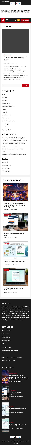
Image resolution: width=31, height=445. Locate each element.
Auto (3, 94)
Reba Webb (13, 63)
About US (5, 162)
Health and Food (6, 115)
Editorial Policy (6, 165)
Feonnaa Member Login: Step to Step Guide (14, 154)
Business (4, 97)
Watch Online (25, 20)
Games (4, 109)
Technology (5, 124)
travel (4, 127)
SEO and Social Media (8, 121)
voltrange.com (5, 307)
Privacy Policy (6, 168)
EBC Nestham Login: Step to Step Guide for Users (17, 425)
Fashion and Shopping (8, 106)
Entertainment (7, 55)
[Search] (15, 20)
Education (5, 100)
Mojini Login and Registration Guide (12, 146)
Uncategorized (6, 130)
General (4, 112)
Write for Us (5, 171)
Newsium (22, 441)
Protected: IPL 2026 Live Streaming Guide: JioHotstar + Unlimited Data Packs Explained (14, 205)
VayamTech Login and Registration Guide (13, 143)
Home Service (6, 118)
